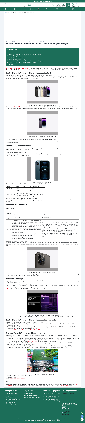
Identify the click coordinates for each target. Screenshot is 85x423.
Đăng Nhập (77, 6)
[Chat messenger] (82, 419)
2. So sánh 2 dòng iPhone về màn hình (17, 56)
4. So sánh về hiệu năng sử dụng (16, 59)
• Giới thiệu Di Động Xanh (11, 393)
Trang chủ (8, 41)
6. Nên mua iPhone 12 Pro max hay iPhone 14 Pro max (21, 62)
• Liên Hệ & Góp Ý (9, 396)
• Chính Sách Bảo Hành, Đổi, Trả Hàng (14, 399)
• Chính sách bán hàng (10, 398)
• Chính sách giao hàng (10, 404)
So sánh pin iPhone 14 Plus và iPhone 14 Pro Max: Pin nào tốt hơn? (26, 330)
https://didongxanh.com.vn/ (17, 378)
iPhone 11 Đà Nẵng (32, 341)
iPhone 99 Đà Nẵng (18, 106)
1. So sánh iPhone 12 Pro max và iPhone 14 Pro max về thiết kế (24, 54)
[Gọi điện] (82, 413)
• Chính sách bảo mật (10, 402)
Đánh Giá (13, 41)
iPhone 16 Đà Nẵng (64, 385)
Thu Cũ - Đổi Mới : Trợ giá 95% (42, 1)
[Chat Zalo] (82, 416)
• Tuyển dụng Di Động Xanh (11, 395)
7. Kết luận (10, 64)
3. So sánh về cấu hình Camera (15, 57)
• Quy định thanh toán (10, 401)
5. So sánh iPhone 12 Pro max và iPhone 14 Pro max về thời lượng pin (25, 61)
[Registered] (65, 414)
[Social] (63, 409)
